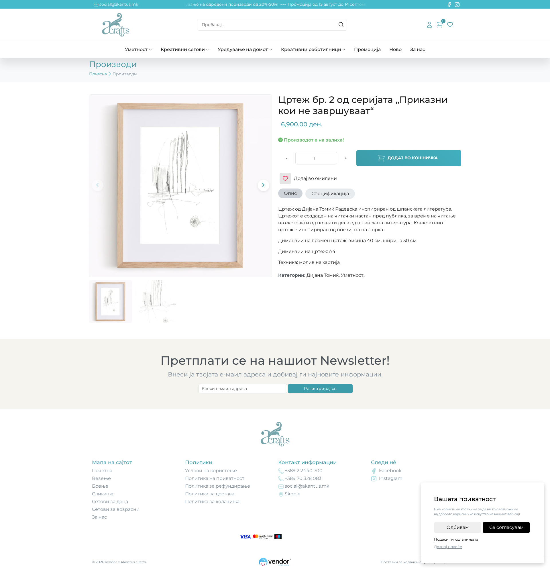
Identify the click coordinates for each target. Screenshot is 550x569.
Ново (395, 49)
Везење (101, 478)
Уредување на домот (243, 49)
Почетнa (102, 470)
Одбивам (458, 527)
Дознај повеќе (448, 546)
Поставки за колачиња (401, 562)
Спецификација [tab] (330, 193)
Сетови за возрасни (116, 509)
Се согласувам (506, 527)
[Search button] (341, 24)
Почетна (98, 73)
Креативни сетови (183, 49)
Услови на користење (211, 470)
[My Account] (429, 24)
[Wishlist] (450, 24)
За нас (417, 49)
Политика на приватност (214, 478)
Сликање (102, 494)
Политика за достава (209, 494)
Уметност (136, 49)
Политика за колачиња (212, 501)
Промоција (367, 49)
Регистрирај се (320, 388)
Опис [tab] (290, 193)
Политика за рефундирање (217, 486)
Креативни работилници (311, 49)
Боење (100, 486)
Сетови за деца (110, 501)
